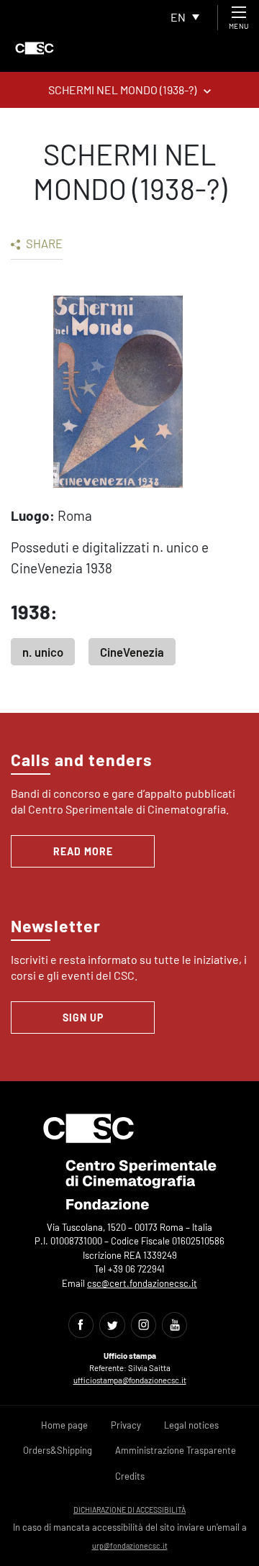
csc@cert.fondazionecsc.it (142, 1283)
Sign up (83, 1017)
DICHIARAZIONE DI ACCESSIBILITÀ (129, 1509)
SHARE (43, 243)
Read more (83, 851)
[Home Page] (34, 48)
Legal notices (191, 1425)
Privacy (126, 1425)
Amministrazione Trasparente (175, 1450)
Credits (130, 1476)
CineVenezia (132, 652)
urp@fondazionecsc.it (130, 1545)
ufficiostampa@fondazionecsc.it (129, 1380)
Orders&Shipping (57, 1450)
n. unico (42, 652)
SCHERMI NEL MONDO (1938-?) (122, 89)
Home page (64, 1425)
